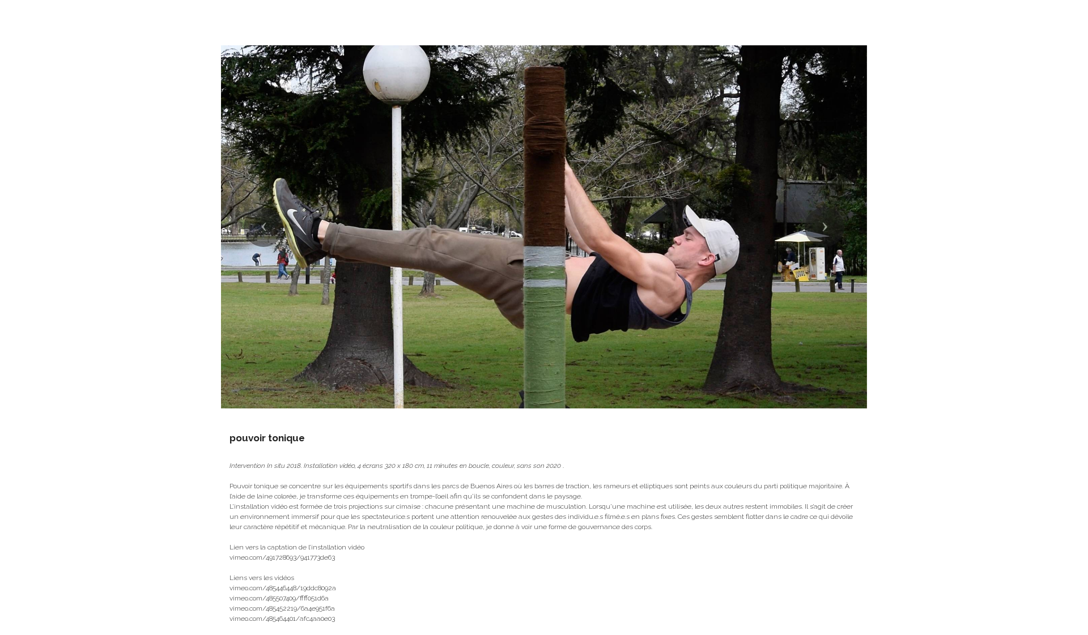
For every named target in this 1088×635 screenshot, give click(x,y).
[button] (263, 227)
